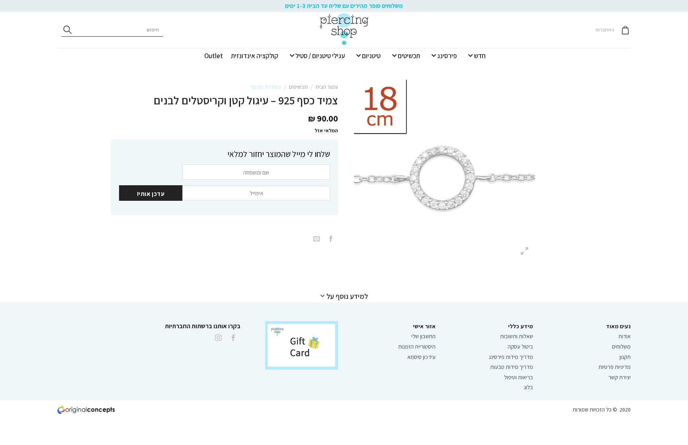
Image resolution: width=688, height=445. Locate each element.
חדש (480, 55)
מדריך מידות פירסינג (511, 357)
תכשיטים (409, 55)
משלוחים (621, 346)
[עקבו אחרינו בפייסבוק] (233, 338)
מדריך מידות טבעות (511, 367)
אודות (624, 336)
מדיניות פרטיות (614, 367)
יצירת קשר (619, 377)
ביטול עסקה (520, 346)
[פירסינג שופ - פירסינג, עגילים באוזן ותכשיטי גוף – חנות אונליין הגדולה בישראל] (344, 30)
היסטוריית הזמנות (417, 346)
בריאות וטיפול (518, 377)
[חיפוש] (67, 30)
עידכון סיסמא (421, 357)
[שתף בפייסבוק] (330, 239)
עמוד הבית (326, 86)
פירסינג (447, 55)
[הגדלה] (525, 251)
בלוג (528, 387)
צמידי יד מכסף (265, 86)
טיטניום (371, 55)
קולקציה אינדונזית (254, 55)
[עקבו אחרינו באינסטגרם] (218, 338)
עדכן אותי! (151, 194)
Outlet (213, 55)
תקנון (625, 357)
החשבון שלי (423, 336)
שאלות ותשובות (516, 336)
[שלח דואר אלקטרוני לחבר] (316, 239)
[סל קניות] (625, 30)
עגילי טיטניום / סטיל (320, 55)
